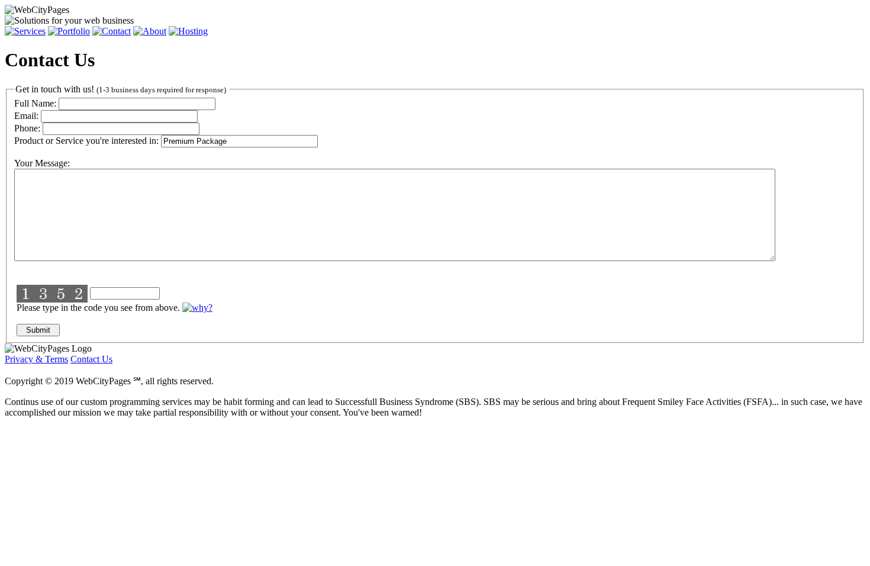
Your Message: (42, 163)
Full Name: (35, 103)
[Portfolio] (69, 31)
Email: (26, 116)
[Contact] (111, 31)
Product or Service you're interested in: (86, 141)
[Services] (25, 31)
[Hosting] (188, 31)
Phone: (27, 128)
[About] (149, 31)
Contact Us (91, 359)
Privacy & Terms (36, 359)
